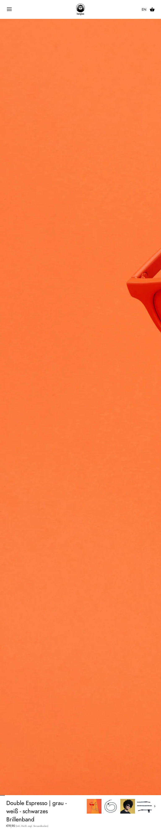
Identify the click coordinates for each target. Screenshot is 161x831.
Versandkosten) (40, 826)
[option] (94, 806)
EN (144, 9)
